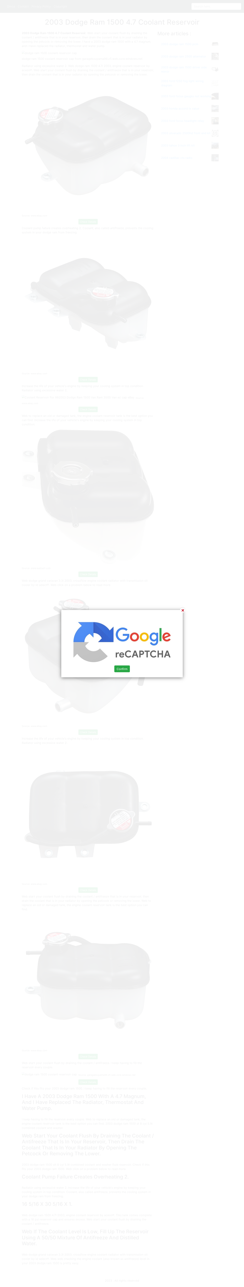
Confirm (122, 669)
